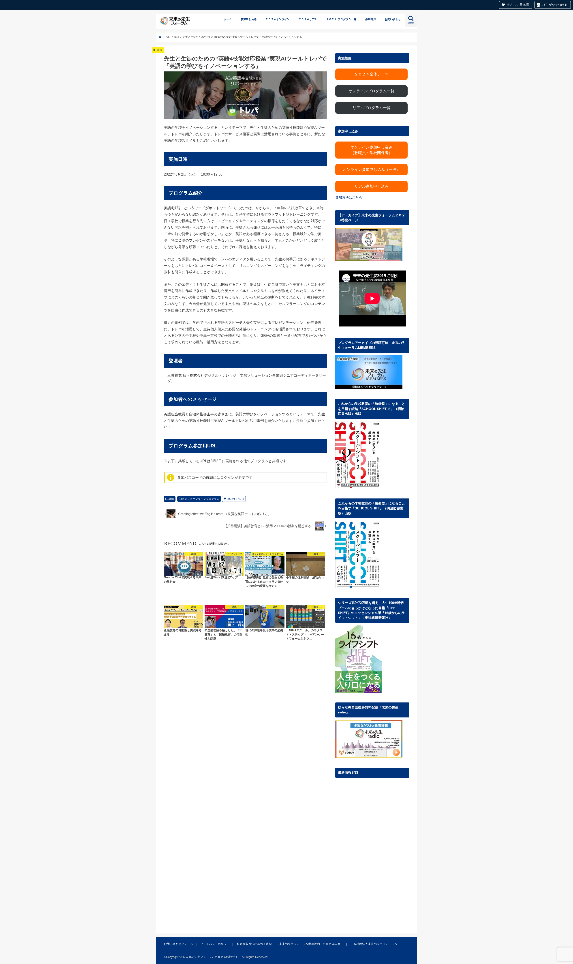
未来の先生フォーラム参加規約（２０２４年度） (311, 944)
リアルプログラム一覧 (372, 108)
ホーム (228, 19)
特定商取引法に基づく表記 (254, 944)
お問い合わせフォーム (178, 944)
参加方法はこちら (348, 197)
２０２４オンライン (277, 19)
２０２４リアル (308, 19)
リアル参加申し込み (371, 186)
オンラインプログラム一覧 (371, 91)
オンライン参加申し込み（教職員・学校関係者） (371, 150)
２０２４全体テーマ (371, 74)
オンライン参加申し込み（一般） (371, 169)
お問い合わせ (393, 19)
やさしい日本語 (518, 4)
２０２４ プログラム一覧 (341, 19)
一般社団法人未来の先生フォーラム (374, 944)
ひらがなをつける (554, 4)
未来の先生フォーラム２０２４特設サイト (213, 957)
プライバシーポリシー (214, 944)
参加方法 (370, 19)
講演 (171, 498)
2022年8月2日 (235, 498)
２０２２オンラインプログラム (200, 498)
